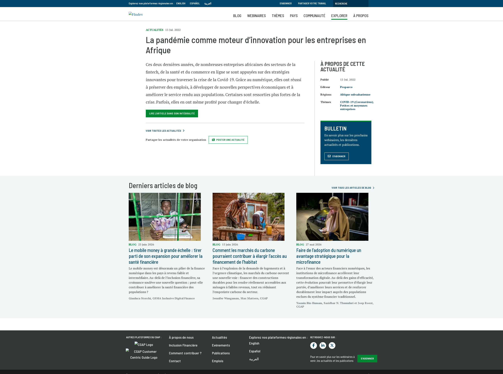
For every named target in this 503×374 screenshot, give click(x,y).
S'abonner (286, 3)
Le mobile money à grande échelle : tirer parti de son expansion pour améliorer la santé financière (166, 256)
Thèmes (278, 15)
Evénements (221, 345)
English (180, 3)
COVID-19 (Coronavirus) (356, 102)
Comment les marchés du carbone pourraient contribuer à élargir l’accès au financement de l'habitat (250, 256)
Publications (221, 353)
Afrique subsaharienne (355, 94)
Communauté (314, 15)
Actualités (219, 337)
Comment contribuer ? (185, 353)
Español (195, 3)
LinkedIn (322, 345)
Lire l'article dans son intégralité (172, 113)
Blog (237, 15)
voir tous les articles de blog (351, 187)
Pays (294, 15)
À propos (360, 15)
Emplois (217, 361)
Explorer (339, 15)
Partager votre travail (312, 3)
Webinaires (256, 15)
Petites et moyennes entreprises (353, 107)
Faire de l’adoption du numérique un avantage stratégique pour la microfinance (328, 256)
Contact (175, 361)
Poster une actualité (230, 139)
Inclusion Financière (183, 345)
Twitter (332, 345)
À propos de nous (181, 337)
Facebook (313, 345)
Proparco (346, 87)
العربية (207, 3)
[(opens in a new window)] (144, 344)
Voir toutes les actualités (163, 130)
